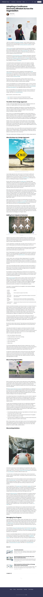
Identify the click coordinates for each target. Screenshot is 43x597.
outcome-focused (12, 277)
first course (10, 48)
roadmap (29, 486)
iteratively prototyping (21, 202)
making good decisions (12, 87)
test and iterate (11, 471)
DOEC (9, 98)
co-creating (31, 535)
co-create (27, 58)
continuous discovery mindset (14, 542)
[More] (26, 1)
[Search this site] (32, 1)
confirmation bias (12, 480)
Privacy (14, 589)
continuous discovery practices (25, 44)
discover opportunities (12, 388)
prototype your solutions (31, 527)
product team (19, 486)
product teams (25, 50)
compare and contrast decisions (25, 470)
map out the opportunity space (18, 527)
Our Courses (13, 1)
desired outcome (26, 177)
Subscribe (39, 1)
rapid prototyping (14, 493)
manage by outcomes (17, 58)
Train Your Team (19, 1)
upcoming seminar (19, 92)
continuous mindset (16, 76)
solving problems (33, 86)
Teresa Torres (12, 13)
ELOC (9, 97)
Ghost (26, 594)
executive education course (17, 55)
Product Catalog (30, 589)
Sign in (35, 1)
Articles (24, 1)
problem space (23, 181)
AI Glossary (25, 589)
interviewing (19, 388)
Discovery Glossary (20, 589)
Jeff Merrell (19, 60)
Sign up (11, 589)
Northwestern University (19, 42)
